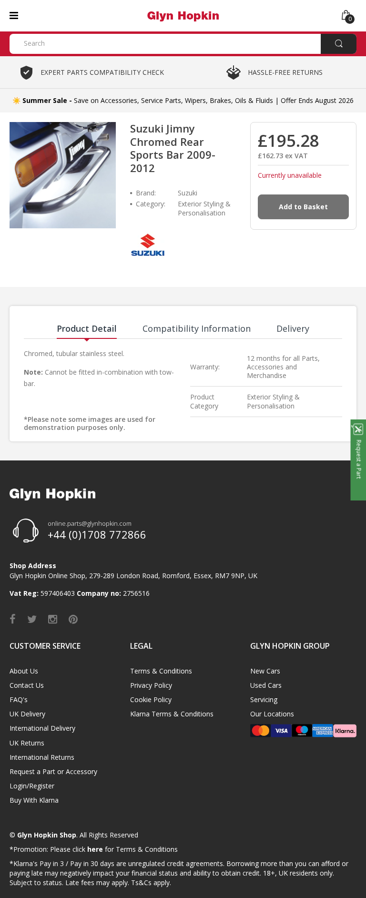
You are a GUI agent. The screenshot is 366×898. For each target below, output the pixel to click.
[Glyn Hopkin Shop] (183, 15)
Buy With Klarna (34, 800)
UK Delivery (27, 713)
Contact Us (27, 685)
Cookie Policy (151, 699)
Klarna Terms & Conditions (172, 713)
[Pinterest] (73, 618)
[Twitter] (32, 618)
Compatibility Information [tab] (196, 328)
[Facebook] (13, 618)
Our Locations (272, 713)
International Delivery (42, 728)
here (95, 849)
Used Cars (266, 685)
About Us (24, 670)
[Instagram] (52, 618)
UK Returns (27, 742)
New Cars (265, 670)
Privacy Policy (151, 685)
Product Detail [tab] (87, 328)
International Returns (42, 757)
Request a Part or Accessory (53, 771)
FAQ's (19, 699)
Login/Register (32, 785)
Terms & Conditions (161, 670)
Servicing (263, 699)
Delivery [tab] (292, 328)
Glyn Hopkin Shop (46, 834)
